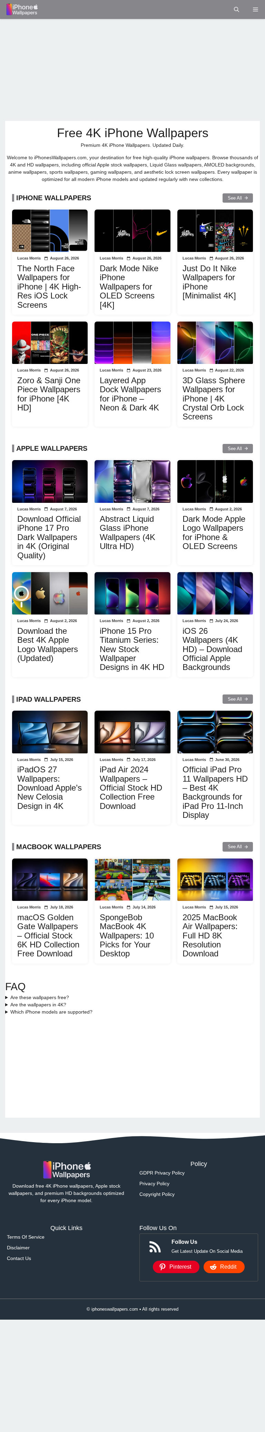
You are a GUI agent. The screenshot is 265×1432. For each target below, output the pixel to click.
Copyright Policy (157, 1194)
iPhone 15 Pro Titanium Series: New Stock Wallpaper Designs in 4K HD (132, 649)
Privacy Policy (154, 1183)
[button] (236, 9)
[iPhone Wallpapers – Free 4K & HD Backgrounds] (21, 9)
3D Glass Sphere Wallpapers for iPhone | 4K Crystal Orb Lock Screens (214, 399)
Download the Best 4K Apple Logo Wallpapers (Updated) (47, 644)
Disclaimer (18, 1247)
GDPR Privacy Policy (162, 1173)
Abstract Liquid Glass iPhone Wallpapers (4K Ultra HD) (127, 532)
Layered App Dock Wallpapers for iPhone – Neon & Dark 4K (130, 394)
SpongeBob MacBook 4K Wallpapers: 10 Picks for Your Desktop (127, 935)
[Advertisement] (132, 70)
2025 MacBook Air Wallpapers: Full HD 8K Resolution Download (210, 935)
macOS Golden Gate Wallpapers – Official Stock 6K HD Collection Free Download (48, 935)
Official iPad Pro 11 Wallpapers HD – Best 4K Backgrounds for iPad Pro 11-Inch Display (215, 792)
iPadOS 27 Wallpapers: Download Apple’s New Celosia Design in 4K (49, 788)
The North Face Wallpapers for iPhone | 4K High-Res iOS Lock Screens (49, 286)
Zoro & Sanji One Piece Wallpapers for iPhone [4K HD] (48, 394)
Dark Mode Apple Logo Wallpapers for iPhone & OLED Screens (214, 532)
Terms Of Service (26, 1237)
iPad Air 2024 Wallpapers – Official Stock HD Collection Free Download (131, 788)
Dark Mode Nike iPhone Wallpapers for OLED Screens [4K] (129, 286)
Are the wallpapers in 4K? (38, 1004)
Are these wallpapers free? (39, 997)
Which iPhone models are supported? (51, 1012)
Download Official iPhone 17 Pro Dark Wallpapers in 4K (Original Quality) (49, 537)
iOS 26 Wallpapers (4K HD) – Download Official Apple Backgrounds (212, 649)
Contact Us (19, 1258)
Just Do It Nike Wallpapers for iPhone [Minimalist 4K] (209, 282)
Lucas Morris (29, 258)
